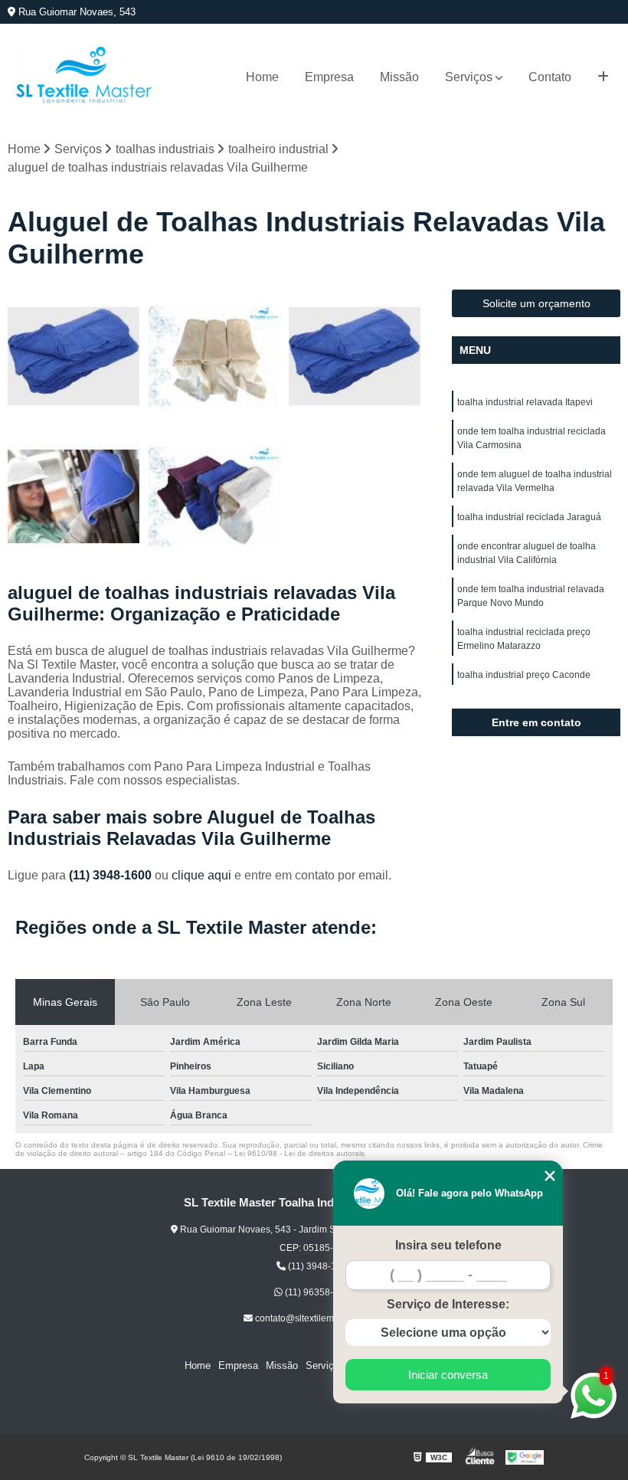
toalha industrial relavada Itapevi (525, 402)
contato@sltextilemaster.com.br (318, 1318)
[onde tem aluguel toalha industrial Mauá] (74, 356)
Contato (549, 76)
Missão (399, 76)
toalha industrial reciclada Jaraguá (529, 517)
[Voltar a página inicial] (84, 77)
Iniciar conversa (448, 1374)
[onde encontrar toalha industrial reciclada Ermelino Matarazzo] (355, 356)
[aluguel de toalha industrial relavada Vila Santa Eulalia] (74, 497)
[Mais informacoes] (603, 77)
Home (262, 76)
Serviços (468, 76)
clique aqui (201, 875)
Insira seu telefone (448, 1245)
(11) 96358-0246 (319, 1292)
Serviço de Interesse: (448, 1304)
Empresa (329, 76)
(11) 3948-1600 (112, 875)
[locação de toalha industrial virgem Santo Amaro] (214, 497)
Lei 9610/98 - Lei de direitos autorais (299, 1153)
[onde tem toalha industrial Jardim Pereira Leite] (214, 356)
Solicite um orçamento (536, 303)
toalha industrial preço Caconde (523, 675)
